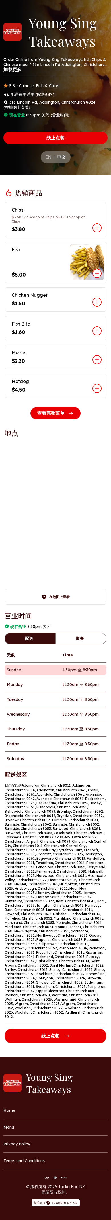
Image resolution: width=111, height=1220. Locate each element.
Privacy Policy (16, 1144)
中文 (61, 157)
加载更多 (12, 69)
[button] (55, 219)
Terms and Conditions (24, 1160)
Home (9, 1110)
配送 (29, 638)
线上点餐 (55, 137)
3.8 (12, 86)
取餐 (80, 638)
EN (48, 157)
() (45, 94)
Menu (8, 1127)
